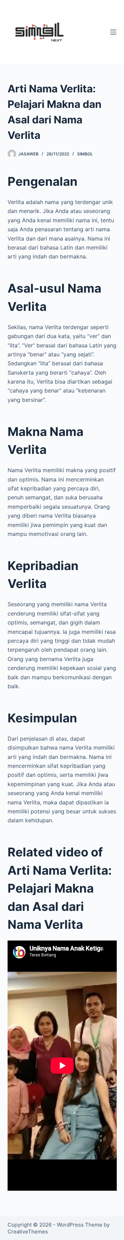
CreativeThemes (28, 1231)
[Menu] (113, 32)
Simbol (85, 153)
